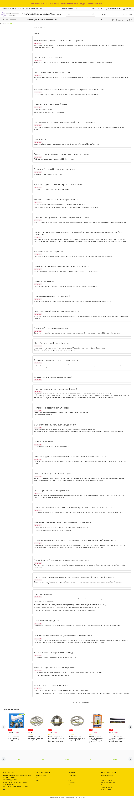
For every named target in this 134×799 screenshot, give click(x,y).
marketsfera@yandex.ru (10, 780)
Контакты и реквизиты (108, 782)
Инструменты (59, 112)
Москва (9, 23)
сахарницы (98, 367)
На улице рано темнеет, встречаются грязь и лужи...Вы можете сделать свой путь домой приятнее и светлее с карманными (75, 365)
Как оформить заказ (107, 778)
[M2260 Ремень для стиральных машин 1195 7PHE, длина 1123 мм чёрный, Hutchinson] (117, 722)
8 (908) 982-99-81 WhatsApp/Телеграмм (41, 14)
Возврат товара (106, 789)
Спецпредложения (10, 709)
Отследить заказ (41, 775)
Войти (38, 780)
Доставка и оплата (67, 9)
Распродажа (127, 14)
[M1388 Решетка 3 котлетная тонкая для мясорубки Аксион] (36, 722)
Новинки (102, 14)
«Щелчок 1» (91, 396)
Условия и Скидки (106, 780)
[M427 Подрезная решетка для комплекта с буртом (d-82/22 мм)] (77, 722)
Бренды (113, 14)
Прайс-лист (72, 775)
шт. (97, 9)
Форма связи (72, 785)
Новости (71, 778)
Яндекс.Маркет (100, 348)
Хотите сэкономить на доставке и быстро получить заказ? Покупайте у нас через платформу (65, 348)
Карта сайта (72, 782)
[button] (76, 9)
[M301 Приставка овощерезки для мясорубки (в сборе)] (16, 722)
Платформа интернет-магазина (57, 797)
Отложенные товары (42, 778)
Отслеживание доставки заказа (110, 785)
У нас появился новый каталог (44, 112)
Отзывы (70, 780)
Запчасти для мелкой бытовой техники (42, 20)
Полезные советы (106, 787)
